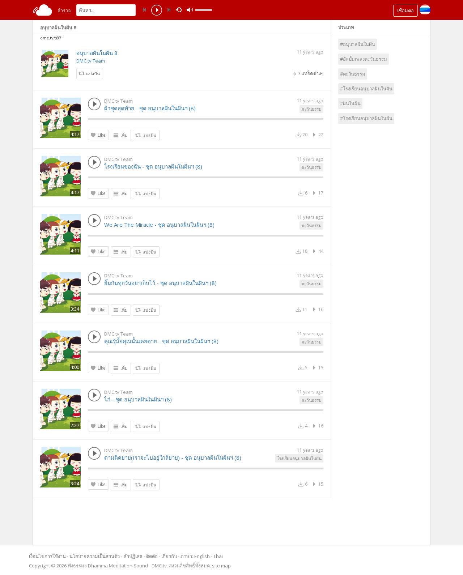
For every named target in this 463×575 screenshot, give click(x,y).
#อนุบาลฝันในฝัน (357, 44)
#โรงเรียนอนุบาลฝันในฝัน (366, 88)
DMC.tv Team (90, 60)
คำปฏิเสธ (133, 556)
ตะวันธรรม (311, 109)
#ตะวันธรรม (352, 74)
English (202, 556)
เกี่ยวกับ (169, 556)
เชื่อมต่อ (405, 10)
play (156, 11)
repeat (179, 9)
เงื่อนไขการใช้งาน (47, 556)
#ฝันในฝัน (350, 103)
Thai (218, 556)
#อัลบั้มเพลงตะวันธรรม (363, 59)
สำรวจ (64, 10)
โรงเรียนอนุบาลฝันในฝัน (299, 458)
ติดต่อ (152, 556)
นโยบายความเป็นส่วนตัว (94, 556)
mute (190, 10)
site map (221, 565)
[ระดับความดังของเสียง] (203, 10)
